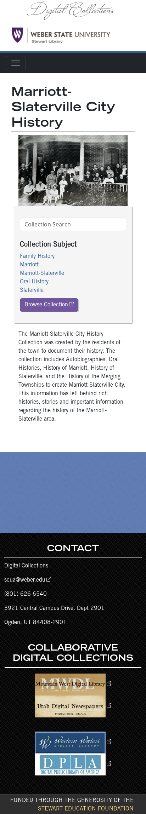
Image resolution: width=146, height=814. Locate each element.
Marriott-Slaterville (42, 273)
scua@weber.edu (24, 580)
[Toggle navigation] (16, 63)
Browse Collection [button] (46, 305)
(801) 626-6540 (25, 594)
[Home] (73, 10)
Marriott (29, 265)
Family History (37, 256)
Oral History (34, 282)
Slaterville (32, 290)
